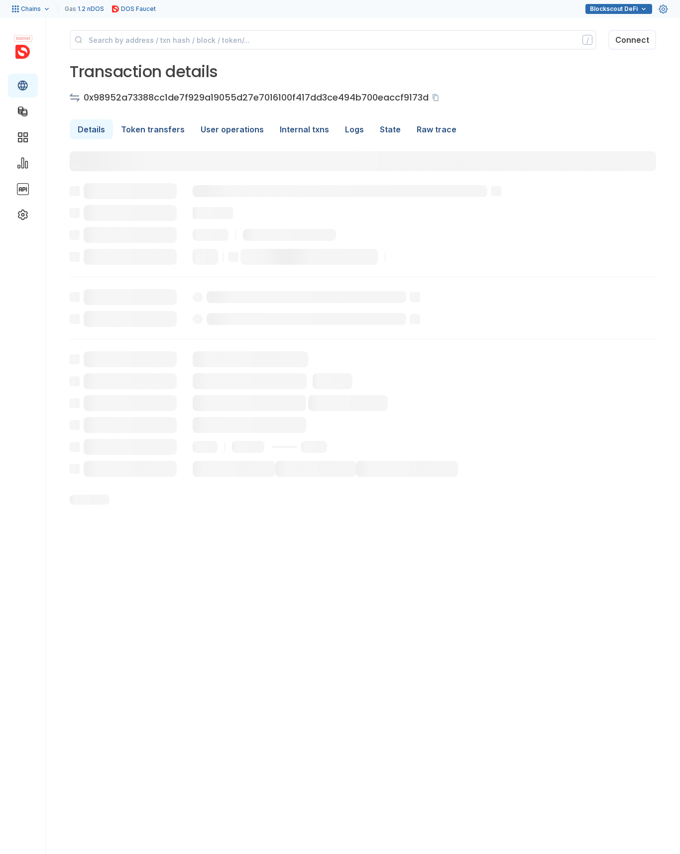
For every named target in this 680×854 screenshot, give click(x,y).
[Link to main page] (22, 51)
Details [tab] (91, 129)
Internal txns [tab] (304, 129)
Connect (632, 40)
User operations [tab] (232, 129)
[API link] (23, 189)
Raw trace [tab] (436, 129)
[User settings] (663, 9)
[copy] (438, 98)
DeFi (614, 8)
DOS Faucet (138, 8)
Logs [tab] (354, 129)
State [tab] (390, 129)
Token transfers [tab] (153, 129)
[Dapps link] (23, 137)
